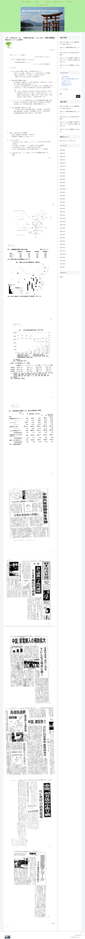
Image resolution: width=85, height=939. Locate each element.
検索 (60, 93)
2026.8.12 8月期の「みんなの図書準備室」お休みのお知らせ (69, 43)
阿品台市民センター (67, 84)
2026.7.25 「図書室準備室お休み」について (70, 48)
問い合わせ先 (77, 935)
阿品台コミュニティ (67, 82)
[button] (79, 89)
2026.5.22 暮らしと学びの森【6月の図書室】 (69, 53)
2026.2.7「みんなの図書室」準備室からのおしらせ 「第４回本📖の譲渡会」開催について (70, 60)
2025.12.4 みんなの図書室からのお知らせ (69, 66)
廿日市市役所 (65, 76)
